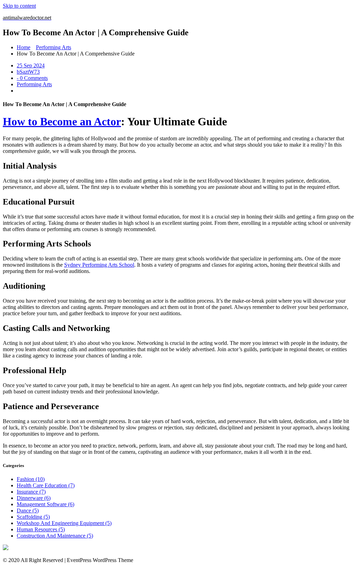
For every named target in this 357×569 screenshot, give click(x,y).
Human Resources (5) (41, 529)
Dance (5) (28, 510)
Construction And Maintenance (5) (55, 536)
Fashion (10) (31, 479)
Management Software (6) (45, 504)
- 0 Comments (32, 78)
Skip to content (19, 6)
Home (23, 47)
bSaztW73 (28, 72)
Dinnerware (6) (34, 498)
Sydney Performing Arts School (99, 265)
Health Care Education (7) (46, 485)
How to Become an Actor (62, 121)
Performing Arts (53, 47)
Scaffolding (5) (33, 517)
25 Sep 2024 (31, 65)
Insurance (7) (31, 492)
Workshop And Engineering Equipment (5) (64, 523)
